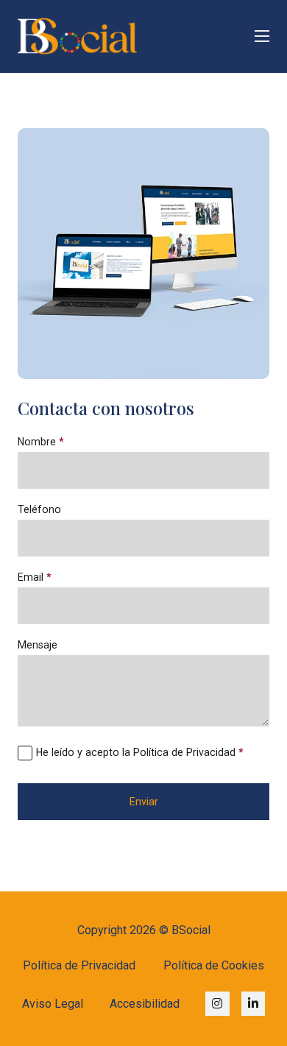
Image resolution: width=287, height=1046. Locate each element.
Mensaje (37, 645)
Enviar (144, 802)
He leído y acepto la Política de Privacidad (140, 752)
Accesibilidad (145, 1004)
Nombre (41, 442)
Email (35, 577)
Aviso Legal (52, 1004)
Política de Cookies (213, 965)
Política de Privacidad (79, 965)
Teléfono (39, 509)
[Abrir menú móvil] (262, 36)
